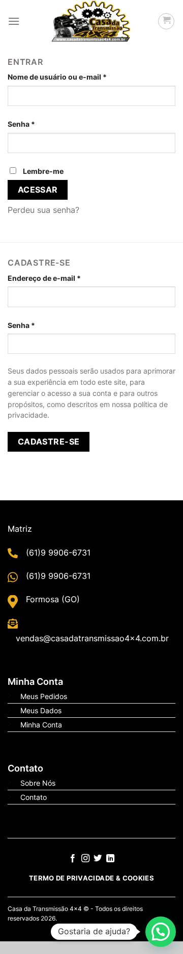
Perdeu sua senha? (43, 210)
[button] (160, 931)
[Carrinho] (166, 21)
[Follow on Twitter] (98, 858)
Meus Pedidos (43, 696)
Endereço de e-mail (44, 278)
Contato (33, 797)
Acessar (38, 190)
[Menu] (14, 21)
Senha (21, 124)
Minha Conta (41, 724)
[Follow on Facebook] (73, 858)
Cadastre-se (49, 442)
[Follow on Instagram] (85, 858)
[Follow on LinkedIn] (110, 858)
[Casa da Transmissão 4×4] (91, 21)
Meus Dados (41, 710)
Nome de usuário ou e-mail (57, 76)
